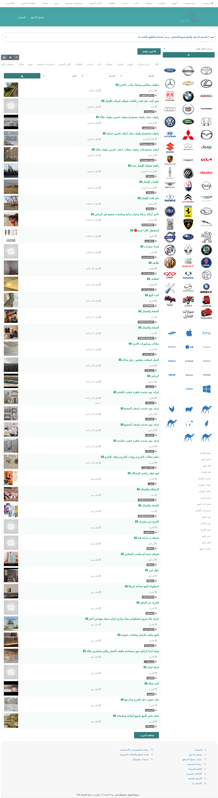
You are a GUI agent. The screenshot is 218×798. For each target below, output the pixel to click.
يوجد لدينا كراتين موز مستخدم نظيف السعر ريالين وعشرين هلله (122, 651)
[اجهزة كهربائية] (206, 335)
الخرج (152, 236)
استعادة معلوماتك (140, 759)
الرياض (151, 90)
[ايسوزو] (206, 172)
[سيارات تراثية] (170, 300)
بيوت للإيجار (205, 523)
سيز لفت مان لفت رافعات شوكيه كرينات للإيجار (131, 100)
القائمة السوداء (195, 769)
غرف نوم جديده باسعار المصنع (141, 408)
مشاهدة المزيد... (146, 735)
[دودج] (170, 96)
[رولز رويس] (170, 224)
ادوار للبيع (206, 542)
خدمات (124, 3)
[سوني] (172, 349)
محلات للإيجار (205, 491)
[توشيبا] (206, 377)
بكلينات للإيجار (150, 181)
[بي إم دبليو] (188, 96)
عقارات (161, 3)
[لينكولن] (170, 172)
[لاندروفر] (188, 121)
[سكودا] (206, 249)
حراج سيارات (189, 3)
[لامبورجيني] (188, 224)
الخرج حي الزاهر (149, 602)
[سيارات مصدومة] (206, 313)
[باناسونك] (189, 377)
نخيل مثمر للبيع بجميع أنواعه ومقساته (137, 715)
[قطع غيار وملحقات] (170, 287)
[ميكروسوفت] (206, 391)
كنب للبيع (153, 295)
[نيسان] (188, 70)
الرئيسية (207, 3)
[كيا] (206, 160)
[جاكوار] (206, 224)
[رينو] (188, 249)
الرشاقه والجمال (149, 489)
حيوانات (148, 3)
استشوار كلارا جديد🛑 (146, 230)
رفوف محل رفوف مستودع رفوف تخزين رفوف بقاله (129, 117)
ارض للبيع (206, 536)
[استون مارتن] (206, 198)
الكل (156, 64)
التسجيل (22, 17)
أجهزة (174, 3)
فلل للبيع (207, 465)
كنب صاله (153, 683)
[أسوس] (172, 377)
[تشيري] (170, 275)
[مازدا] (206, 134)
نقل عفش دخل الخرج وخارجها (141, 699)
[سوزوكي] (170, 147)
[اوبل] (206, 185)
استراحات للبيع (204, 504)
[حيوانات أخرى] (206, 440)
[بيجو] (206, 236)
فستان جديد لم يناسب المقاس (141, 554)
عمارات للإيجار (204, 478)
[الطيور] (172, 412)
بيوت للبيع (206, 517)
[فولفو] (170, 236)
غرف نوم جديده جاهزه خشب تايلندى (137, 392)
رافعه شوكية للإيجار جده (145, 165)
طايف (155, 262)
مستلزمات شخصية (74, 3)
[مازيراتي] (188, 185)
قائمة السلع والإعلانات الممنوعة (134, 754)
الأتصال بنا (197, 783)
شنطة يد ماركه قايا (148, 537)
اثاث (136, 3)
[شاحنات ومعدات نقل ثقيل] (206, 300)
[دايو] (170, 198)
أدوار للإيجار (205, 529)
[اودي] (170, 108)
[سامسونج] (172, 335)
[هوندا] (206, 121)
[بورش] (170, 160)
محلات (45, 3)
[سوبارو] (188, 236)
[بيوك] (170, 249)
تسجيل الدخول (37, 17)
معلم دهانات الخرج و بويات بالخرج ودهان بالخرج (131, 456)
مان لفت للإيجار (149, 198)
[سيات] (188, 262)
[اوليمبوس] (189, 391)
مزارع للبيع (206, 497)
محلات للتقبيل (204, 485)
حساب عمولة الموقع (192, 759)
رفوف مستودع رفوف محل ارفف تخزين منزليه (132, 133)
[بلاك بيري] (206, 349)
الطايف (151, 268)
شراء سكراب (151, 246)
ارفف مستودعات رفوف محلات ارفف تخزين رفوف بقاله (127, 149)
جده (153, 106)
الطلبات (111, 3)
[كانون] (189, 363)
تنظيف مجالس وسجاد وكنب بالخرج (138, 84)
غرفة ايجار (152, 667)
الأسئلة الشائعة (195, 778)
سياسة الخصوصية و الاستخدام (134, 749)
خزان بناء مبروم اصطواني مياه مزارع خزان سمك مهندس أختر (123, 618)
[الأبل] (206, 412)
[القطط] (206, 425)
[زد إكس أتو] (188, 287)
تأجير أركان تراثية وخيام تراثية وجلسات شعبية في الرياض (126, 214)
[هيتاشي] (206, 363)
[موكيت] (189, 440)
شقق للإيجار (205, 453)
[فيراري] (188, 211)
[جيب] (206, 147)
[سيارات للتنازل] (188, 313)
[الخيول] (189, 425)
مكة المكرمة (149, 139)
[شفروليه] (188, 83)
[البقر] (172, 425)
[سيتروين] (188, 198)
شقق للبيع (206, 459)
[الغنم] (189, 412)
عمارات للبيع (205, 549)
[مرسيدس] (170, 83)
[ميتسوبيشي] (188, 134)
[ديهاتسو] (206, 211)
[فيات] (170, 211)
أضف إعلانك (148, 51)
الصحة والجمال (150, 311)
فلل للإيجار (206, 472)
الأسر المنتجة (95, 3)
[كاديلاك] (188, 108)
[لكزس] (206, 83)
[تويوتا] (206, 70)
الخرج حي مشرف (148, 521)
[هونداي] (170, 134)
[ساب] (206, 262)
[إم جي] (170, 262)
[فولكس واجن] (170, 121)
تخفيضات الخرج (28, 3)
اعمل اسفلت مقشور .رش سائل (140, 359)
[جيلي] (206, 287)
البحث (9, 3)
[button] (207, 333)
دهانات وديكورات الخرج (145, 343)
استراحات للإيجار (203, 510)
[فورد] (170, 70)
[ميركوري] (188, 172)
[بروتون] (206, 275)
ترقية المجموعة (194, 764)
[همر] (206, 108)
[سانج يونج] (188, 275)
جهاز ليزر (153, 570)
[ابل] (189, 335)
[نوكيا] (172, 363)
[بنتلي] (170, 185)
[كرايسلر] (188, 160)
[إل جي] (189, 349)
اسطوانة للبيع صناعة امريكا (143, 586)
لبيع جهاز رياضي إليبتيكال (145, 473)
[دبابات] (188, 300)
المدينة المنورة (148, 171)
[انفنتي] (188, 147)
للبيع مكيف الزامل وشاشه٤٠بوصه (139, 634)
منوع (56, 3)
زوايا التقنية (109, 794)
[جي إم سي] (206, 96)
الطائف (154, 278)
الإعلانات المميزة (194, 773)
